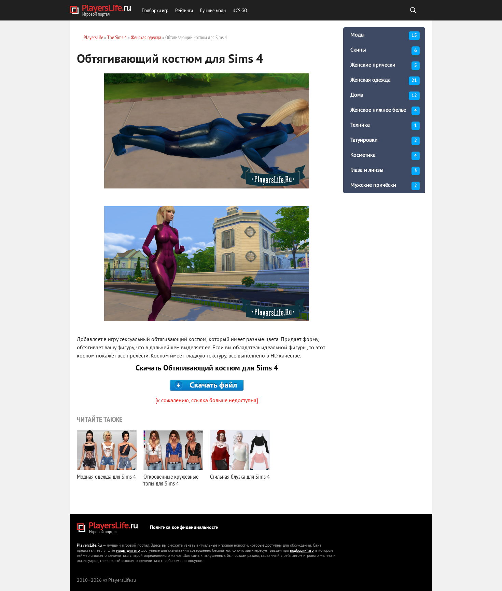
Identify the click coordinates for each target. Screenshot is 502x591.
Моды (383, 35)
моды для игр (128, 550)
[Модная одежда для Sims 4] (107, 450)
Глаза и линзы (383, 170)
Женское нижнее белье (383, 110)
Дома (383, 95)
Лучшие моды (213, 10)
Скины (383, 50)
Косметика (383, 155)
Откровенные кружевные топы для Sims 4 (170, 480)
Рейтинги (184, 10)
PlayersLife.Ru (89, 545)
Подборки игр (155, 10)
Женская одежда (383, 80)
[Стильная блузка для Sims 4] (240, 450)
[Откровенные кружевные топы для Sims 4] (173, 450)
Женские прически (383, 65)
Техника (383, 125)
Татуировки (383, 140)
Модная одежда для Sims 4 (106, 476)
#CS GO (240, 10)
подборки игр (301, 550)
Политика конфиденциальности (184, 528)
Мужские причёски (383, 185)
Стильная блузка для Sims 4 (240, 476)
